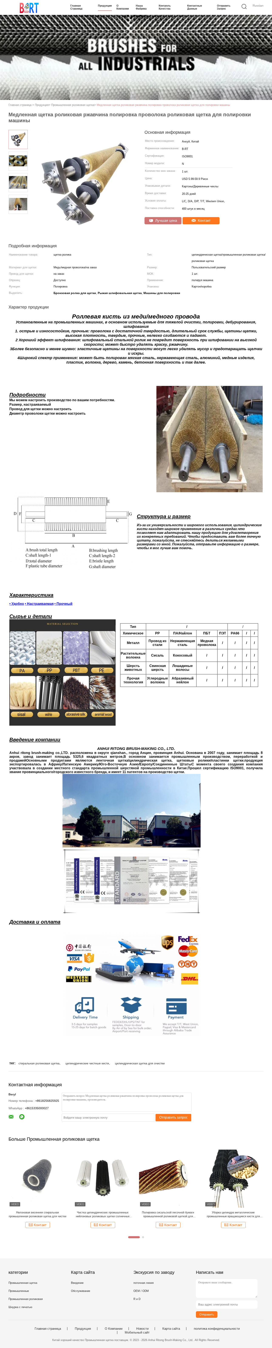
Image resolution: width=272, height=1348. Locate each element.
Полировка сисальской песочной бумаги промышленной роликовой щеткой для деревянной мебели (168, 1214)
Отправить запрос (223, 7)
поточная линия (143, 1282)
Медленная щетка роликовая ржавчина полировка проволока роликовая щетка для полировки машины (163, 105)
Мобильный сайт (137, 1332)
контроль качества (165, 7)
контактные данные (194, 7)
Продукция (105, 5)
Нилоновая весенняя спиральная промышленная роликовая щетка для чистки (37, 1214)
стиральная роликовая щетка (39, 1063)
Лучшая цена (165, 221)
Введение (77, 1282)
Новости (142, 1328)
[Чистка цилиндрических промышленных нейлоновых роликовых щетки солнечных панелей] (103, 1178)
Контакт (204, 221)
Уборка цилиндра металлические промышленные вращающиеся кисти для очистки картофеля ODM (233, 1214)
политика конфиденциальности (217, 1328)
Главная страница (76, 7)
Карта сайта (171, 1328)
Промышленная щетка (22, 1282)
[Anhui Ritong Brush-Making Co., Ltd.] (29, 7)
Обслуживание (80, 1291)
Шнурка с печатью (20, 1307)
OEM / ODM (141, 1291)
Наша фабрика (141, 7)
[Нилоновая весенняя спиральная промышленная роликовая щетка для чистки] (37, 1178)
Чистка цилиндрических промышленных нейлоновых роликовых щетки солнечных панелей (103, 1214)
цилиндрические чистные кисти (87, 1063)
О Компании (122, 7)
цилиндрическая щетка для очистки (140, 1063)
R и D (136, 1299)
